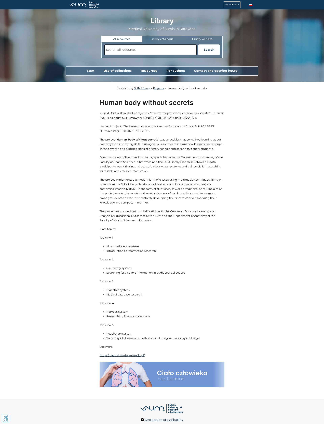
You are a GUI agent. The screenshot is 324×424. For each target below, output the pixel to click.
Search (209, 50)
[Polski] (250, 5)
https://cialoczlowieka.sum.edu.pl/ (122, 355)
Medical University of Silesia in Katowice (162, 29)
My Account (232, 4)
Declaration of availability (163, 420)
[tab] (122, 39)
